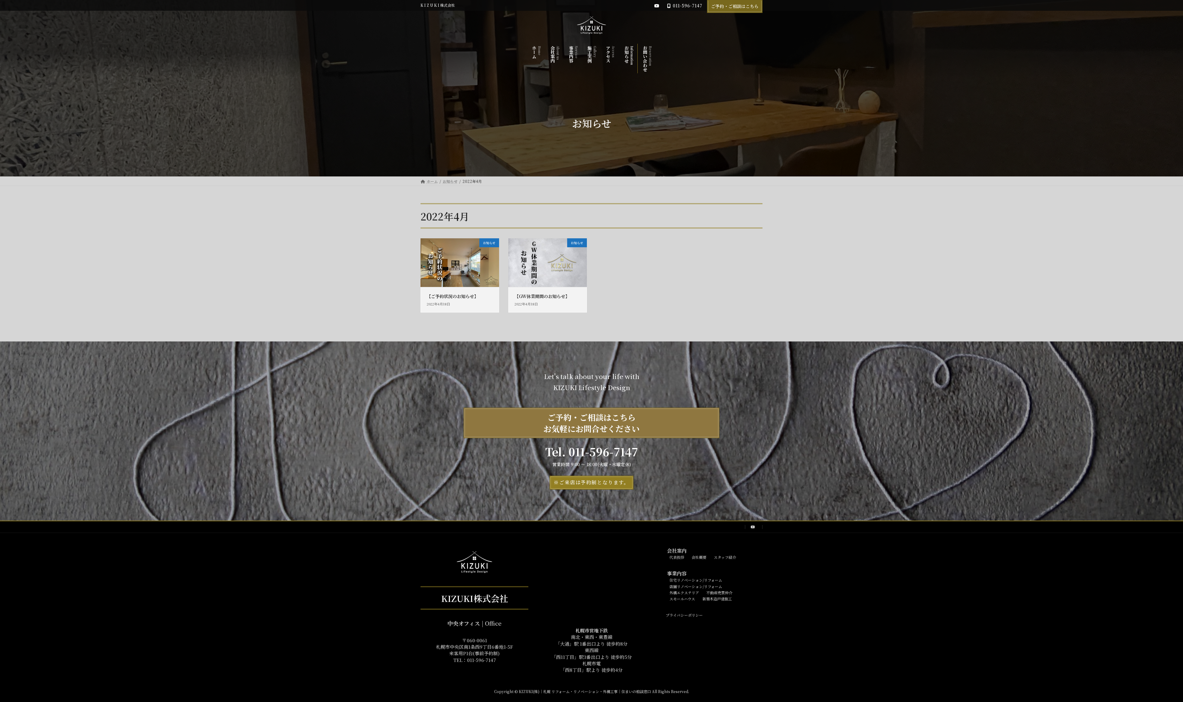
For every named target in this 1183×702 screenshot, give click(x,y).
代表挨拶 (676, 557)
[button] (591, 483)
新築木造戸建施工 (717, 598)
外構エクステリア (680, 592)
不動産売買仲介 (719, 592)
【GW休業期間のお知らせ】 (542, 296)
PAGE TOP (1152, 675)
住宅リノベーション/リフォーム (695, 580)
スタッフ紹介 (725, 557)
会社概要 (699, 557)
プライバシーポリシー (680, 615)
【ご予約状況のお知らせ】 (452, 296)
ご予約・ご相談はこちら (734, 6)
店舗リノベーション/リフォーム (692, 586)
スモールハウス (678, 598)
